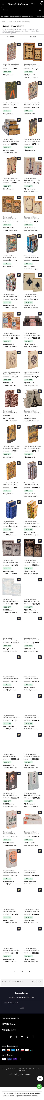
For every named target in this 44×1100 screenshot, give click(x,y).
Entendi (34, 1095)
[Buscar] (40, 10)
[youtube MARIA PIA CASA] (22, 1037)
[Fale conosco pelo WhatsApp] (39, 1086)
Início (3, 21)
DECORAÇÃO (11, 21)
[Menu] (3, 4)
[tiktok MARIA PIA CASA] (28, 1037)
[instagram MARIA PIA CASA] (11, 1037)
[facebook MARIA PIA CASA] (16, 1037)
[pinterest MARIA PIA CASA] (33, 1037)
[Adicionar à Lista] (19, 44)
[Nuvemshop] (16, 1075)
